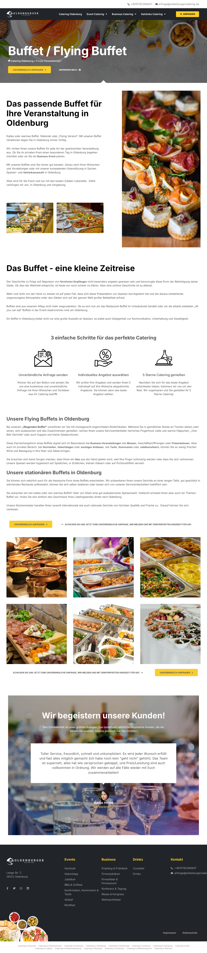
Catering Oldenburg (70, 14)
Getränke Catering (152, 14)
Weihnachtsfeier (111, 899)
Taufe (113, 447)
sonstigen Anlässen (92, 447)
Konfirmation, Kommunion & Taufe (81, 892)
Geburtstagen (65, 447)
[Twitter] (14, 888)
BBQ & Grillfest (73, 884)
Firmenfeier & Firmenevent (110, 881)
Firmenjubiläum (111, 873)
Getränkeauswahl (33, 172)
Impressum (169, 932)
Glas (77, 459)
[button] (126, 524)
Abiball (69, 899)
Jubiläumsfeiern (149, 447)
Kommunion (126, 447)
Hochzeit (70, 868)
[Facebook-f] (7, 888)
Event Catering (95, 14)
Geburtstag (71, 873)
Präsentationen (181, 443)
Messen (131, 443)
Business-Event (46, 156)
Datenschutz (190, 932)
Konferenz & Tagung (114, 888)
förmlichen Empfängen (73, 281)
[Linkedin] (27, 888)
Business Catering (122, 14)
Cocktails (138, 868)
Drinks (137, 873)
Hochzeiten (49, 447)
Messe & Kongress (113, 894)
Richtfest (70, 905)
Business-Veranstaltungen (105, 443)
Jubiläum (70, 879)
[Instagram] (21, 888)
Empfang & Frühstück (115, 868)
